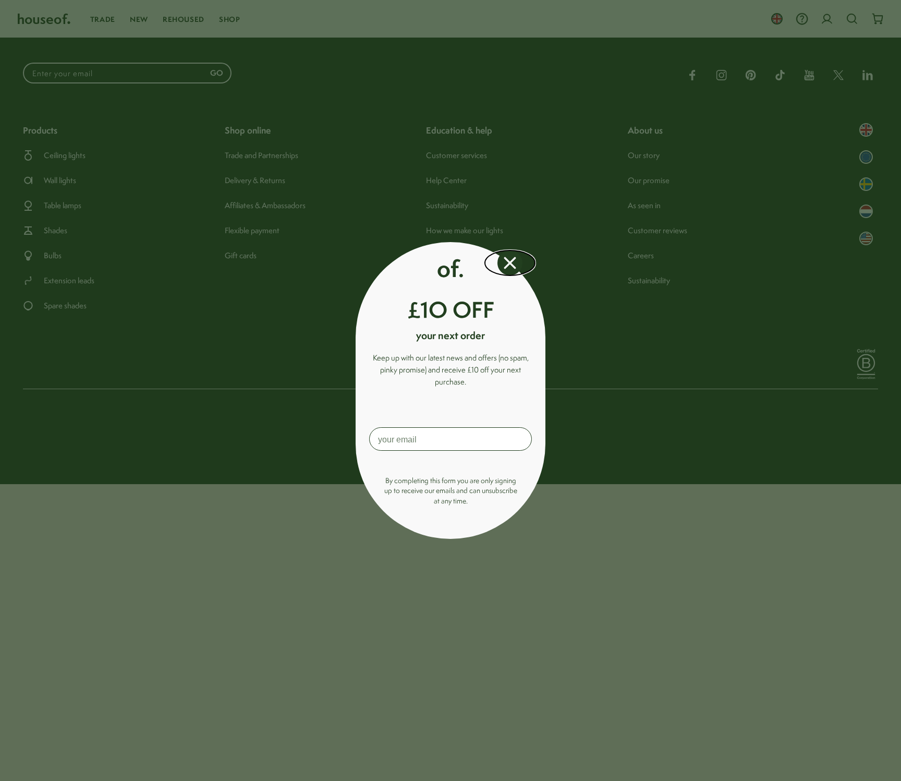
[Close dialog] (510, 262)
